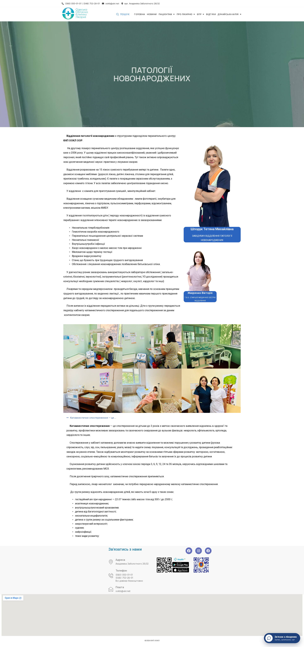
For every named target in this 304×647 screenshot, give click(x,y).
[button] (152, 417)
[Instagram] (198, 550)
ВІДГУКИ (211, 14)
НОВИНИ (152, 14)
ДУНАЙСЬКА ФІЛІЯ (228, 14)
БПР (199, 14)
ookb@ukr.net (112, 3)
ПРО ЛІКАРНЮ (184, 14)
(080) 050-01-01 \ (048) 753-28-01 (82, 3)
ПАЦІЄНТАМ (165, 14)
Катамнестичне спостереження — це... (93, 417)
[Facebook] (189, 550)
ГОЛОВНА (139, 14)
